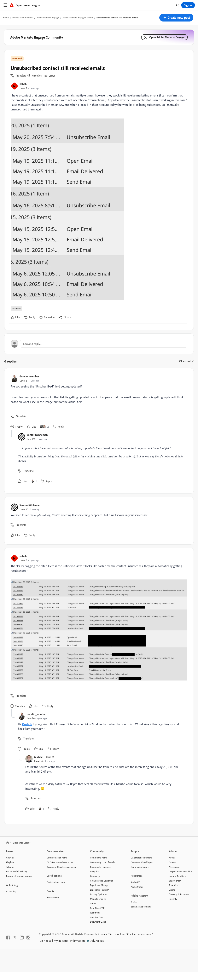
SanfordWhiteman (37, 434)
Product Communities (22, 17)
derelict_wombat (29, 376)
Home (6, 17)
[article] (98, 402)
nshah (23, 83)
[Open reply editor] (99, 344)
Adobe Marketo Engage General (77, 17)
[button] (176, 18)
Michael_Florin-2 (44, 756)
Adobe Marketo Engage (48, 17)
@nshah (27, 724)
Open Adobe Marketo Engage (167, 37)
